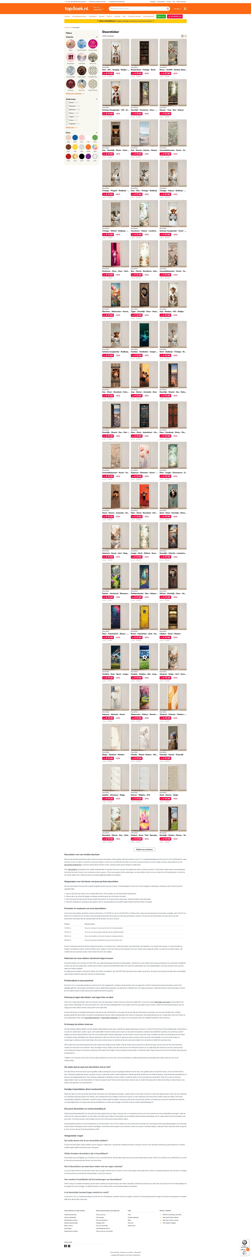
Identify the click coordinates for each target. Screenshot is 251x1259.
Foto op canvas (100, 1215)
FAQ (129, 1215)
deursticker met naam (162, 1002)
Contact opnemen (133, 1217)
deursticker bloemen (92, 1018)
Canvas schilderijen (70, 1217)
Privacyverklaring (114, 1252)
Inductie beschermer (70, 1215)
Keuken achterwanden (71, 1223)
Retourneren (131, 1226)
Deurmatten (68, 1228)
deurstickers (72, 869)
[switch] (244, 1253)
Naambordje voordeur (71, 1220)
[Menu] (248, 1240)
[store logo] (76, 8)
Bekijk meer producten (144, 849)
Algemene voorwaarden (126, 1252)
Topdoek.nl (67, 27)
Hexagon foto (100, 1223)
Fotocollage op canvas (103, 1228)
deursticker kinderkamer (73, 865)
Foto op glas (100, 1217)
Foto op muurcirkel (102, 1226)
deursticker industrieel (110, 1018)
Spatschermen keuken (71, 1231)
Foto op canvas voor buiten (104, 1231)
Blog (129, 1220)
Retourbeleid (137, 1252)
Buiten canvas (68, 1226)
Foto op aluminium (102, 1220)
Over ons (130, 1223)
